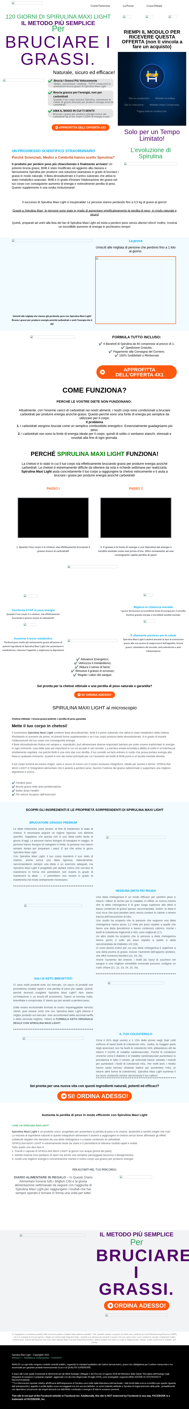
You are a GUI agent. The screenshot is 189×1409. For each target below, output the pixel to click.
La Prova (128, 6)
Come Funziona (100, 6)
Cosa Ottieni (154, 6)
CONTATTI (56, 1358)
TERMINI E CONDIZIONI (36, 1358)
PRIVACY (16, 1358)
